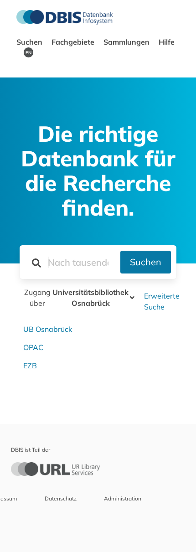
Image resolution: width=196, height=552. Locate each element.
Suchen (30, 41)
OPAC (33, 347)
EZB (30, 365)
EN (28, 52)
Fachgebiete (74, 41)
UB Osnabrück (47, 329)
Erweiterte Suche (162, 301)
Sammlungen (127, 41)
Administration (122, 498)
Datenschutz (61, 498)
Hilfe (167, 41)
